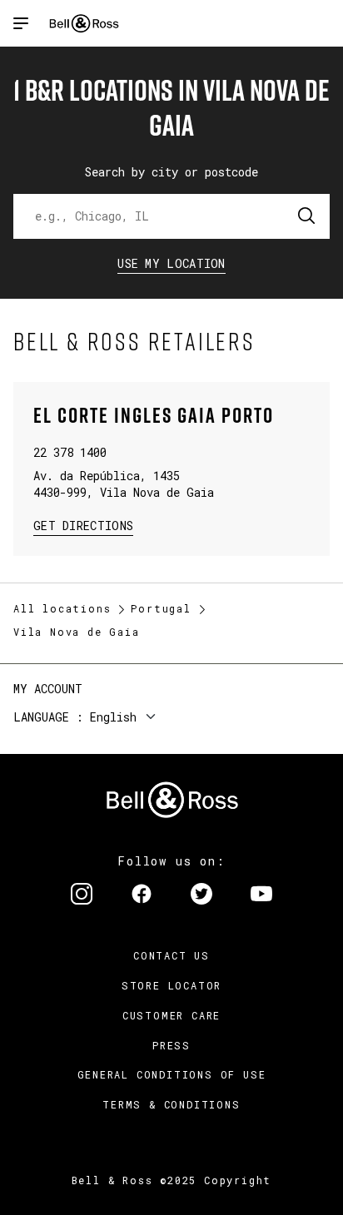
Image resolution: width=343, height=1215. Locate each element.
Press (171, 1045)
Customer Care (171, 1015)
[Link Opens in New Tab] (81, 895)
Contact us (171, 955)
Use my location (171, 263)
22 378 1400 (70, 452)
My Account (47, 689)
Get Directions (83, 524)
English (113, 717)
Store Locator (171, 985)
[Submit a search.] (307, 216)
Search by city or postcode (171, 172)
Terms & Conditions (171, 1104)
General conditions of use (171, 1074)
